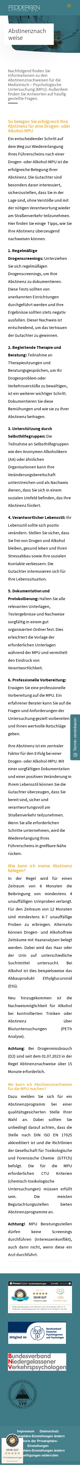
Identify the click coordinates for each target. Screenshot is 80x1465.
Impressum (25, 1431)
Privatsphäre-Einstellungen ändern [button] (38, 1436)
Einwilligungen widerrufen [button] (38, 1455)
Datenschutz (49, 1431)
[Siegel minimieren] (21, 1440)
